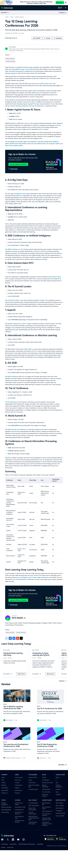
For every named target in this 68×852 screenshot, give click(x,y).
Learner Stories (46, 789)
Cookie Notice (13, 844)
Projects (17, 787)
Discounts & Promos (47, 782)
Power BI (58, 789)
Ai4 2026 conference (11, 376)
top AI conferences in (38, 106)
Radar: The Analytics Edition (51, 143)
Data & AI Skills (33, 777)
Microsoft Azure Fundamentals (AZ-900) (34, 818)
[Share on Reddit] (17, 638)
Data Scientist (59, 808)
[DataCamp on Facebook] (2, 840)
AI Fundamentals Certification (25, 579)
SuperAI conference (14, 323)
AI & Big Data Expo (19, 193)
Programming (5, 812)
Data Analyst (59, 803)
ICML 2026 (27, 349)
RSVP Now (59, 2)
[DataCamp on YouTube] (18, 840)
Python (58, 777)
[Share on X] (21, 638)
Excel (57, 792)
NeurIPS (7, 457)
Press (2, 780)
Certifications (18, 785)
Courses (17, 782)
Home (6, 17)
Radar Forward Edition (34, 143)
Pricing (30, 780)
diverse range (55, 378)
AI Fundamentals (33, 803)
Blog (12, 17)
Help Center (4, 790)
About (3, 777)
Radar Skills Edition (21, 143)
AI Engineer (59, 810)
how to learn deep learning (37, 577)
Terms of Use (10, 847)
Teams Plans (32, 782)
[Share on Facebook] (13, 638)
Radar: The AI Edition (11, 145)
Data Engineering (6, 809)
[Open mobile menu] (66, 7)
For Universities (46, 792)
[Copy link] (6, 638)
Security (3, 847)
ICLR (6, 224)
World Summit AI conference (16, 429)
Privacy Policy (4, 844)
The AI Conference (11, 402)
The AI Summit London (12, 300)
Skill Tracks (18, 780)
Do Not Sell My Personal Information (26, 844)
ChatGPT (58, 794)
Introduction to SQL (20, 807)
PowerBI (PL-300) (60, 813)
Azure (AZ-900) (60, 816)
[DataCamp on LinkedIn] (13, 840)
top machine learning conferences (18, 106)
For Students (45, 780)
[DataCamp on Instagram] (24, 840)
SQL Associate (60, 805)
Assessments (18, 790)
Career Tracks (19, 777)
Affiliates (3, 785)
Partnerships (4, 787)
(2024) (20, 145)
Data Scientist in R (47, 811)
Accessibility (40, 844)
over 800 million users (45, 83)
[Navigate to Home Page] (7, 8)
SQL (57, 782)
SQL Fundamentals (34, 805)
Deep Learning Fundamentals (14, 71)
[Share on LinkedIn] (10, 638)
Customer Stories (33, 789)
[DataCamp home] (13, 835)
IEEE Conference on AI (15, 249)
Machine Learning (6, 807)
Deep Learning (20, 17)
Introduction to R (19, 809)
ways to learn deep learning (30, 69)
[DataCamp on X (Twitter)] (8, 840)
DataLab (17, 793)
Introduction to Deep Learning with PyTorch (40, 654)
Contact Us (4, 793)
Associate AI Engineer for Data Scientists (47, 824)
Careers (3, 782)
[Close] (65, 2)
